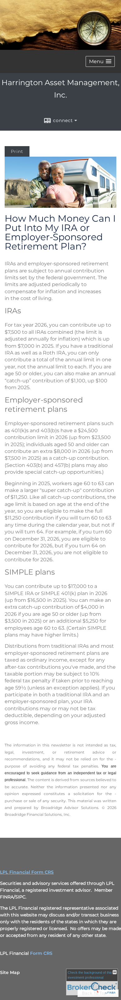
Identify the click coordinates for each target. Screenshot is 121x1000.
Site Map (10, 972)
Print (17, 151)
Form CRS (41, 953)
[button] (100, 61)
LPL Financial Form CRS (27, 872)
